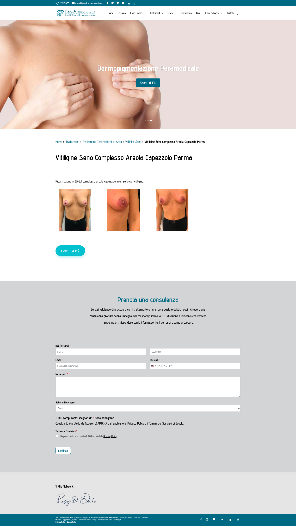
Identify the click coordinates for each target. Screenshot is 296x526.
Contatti (230, 13)
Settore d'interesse (66, 402)
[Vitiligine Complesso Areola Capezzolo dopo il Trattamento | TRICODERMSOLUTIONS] (123, 230)
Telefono (155, 360)
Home (110, 13)
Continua (63, 451)
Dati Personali (63, 345)
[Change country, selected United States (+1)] (153, 366)
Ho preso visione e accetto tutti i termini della (88, 436)
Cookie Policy (71, 522)
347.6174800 (63, 3)
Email (59, 360)
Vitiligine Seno (133, 142)
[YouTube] (123, 3)
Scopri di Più (148, 85)
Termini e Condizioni (66, 431)
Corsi (171, 13)
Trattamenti (155, 13)
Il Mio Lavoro (136, 13)
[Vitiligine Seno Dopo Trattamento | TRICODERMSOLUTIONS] (172, 230)
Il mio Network (212, 13)
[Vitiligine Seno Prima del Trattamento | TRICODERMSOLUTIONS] (75, 230)
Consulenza (186, 13)
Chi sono (122, 13)
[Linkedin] (129, 3)
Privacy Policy (135, 423)
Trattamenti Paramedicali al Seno (102, 142)
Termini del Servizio (160, 423)
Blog (198, 13)
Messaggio (62, 374)
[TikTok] (134, 3)
